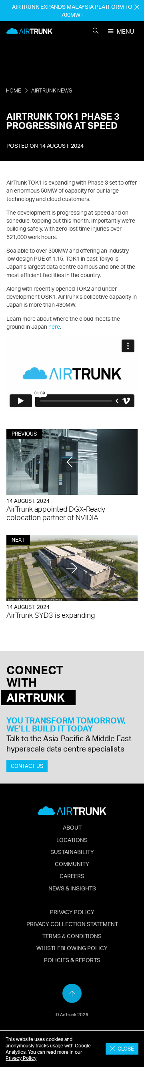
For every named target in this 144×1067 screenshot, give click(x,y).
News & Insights (72, 888)
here (54, 326)
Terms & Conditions (72, 935)
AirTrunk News (51, 90)
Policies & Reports (72, 959)
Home (13, 90)
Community (72, 863)
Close (124, 1048)
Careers (72, 875)
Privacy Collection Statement (72, 923)
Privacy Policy (21, 1058)
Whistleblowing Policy (72, 947)
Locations (72, 839)
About (72, 827)
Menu (125, 31)
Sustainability (72, 851)
